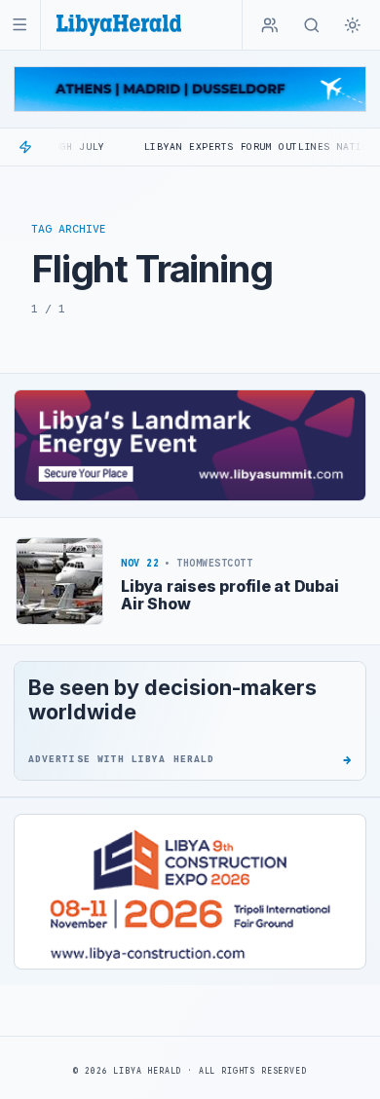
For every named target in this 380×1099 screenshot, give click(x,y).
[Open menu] (20, 25)
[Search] (311, 25)
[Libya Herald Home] (119, 25)
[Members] (269, 25)
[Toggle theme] (352, 25)
